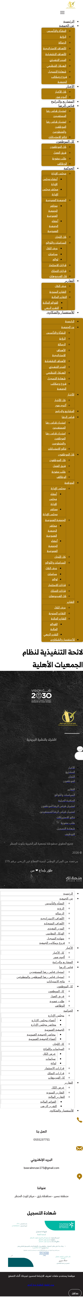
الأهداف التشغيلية (55, 54)
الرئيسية (68, 21)
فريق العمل (59, 152)
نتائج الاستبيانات (58, 136)
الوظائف (62, 163)
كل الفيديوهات (58, 276)
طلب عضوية (59, 158)
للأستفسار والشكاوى (60, 312)
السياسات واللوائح (56, 242)
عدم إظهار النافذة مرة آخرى (40, 1285)
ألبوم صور (61, 96)
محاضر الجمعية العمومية (52, 210)
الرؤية (63, 36)
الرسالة (62, 42)
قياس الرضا (66, 105)
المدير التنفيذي (58, 59)
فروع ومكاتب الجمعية (59, 79)
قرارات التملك (58, 270)
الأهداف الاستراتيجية (54, 48)
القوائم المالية (50, 302)
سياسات (53, 254)
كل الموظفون (65, 141)
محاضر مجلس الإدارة (50, 192)
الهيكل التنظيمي (56, 65)
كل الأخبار (60, 91)
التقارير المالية (59, 296)
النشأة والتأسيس (56, 30)
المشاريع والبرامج (62, 101)
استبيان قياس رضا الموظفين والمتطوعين (56, 126)
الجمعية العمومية (56, 200)
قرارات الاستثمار (57, 265)
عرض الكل (52, 248)
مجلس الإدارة (58, 173)
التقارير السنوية (57, 291)
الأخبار (70, 86)
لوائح (55, 259)
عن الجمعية (66, 25)
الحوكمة (69, 168)
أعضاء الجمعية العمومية (53, 225)
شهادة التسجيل (57, 71)
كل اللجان (60, 236)
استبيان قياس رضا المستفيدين (56, 113)
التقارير (69, 280)
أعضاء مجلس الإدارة (50, 181)
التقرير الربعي (51, 307)
